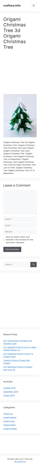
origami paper (9, 425)
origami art (8, 414)
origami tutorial (10, 429)
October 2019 (9, 388)
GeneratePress (20, 461)
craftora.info (12, 5)
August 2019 (9, 395)
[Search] (33, 264)
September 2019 (10, 392)
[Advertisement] (20, 73)
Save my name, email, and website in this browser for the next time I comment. (19, 240)
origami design (9, 417)
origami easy (9, 421)
